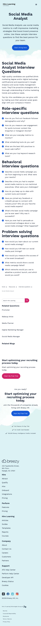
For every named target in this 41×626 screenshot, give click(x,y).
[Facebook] (8, 593)
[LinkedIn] (12, 593)
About (4, 545)
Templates (6, 528)
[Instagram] (17, 593)
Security (5, 610)
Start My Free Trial (11, 376)
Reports (5, 532)
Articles (5, 520)
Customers (6, 557)
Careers (5, 553)
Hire (3, 486)
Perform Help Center (10, 574)
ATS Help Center (8, 570)
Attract (5, 479)
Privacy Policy (6, 621)
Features (5, 507)
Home (3, 287)
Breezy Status (8, 581)
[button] (36, 4)
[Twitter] (3, 593)
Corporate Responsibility (9, 613)
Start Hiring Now (20, 47)
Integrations (7, 494)
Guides (5, 524)
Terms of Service (7, 619)
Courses (5, 536)
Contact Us (6, 549)
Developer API (7, 577)
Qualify (5, 482)
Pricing (5, 498)
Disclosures (6, 616)
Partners (5, 561)
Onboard (5, 490)
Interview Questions (24, 287)
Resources (12, 287)
